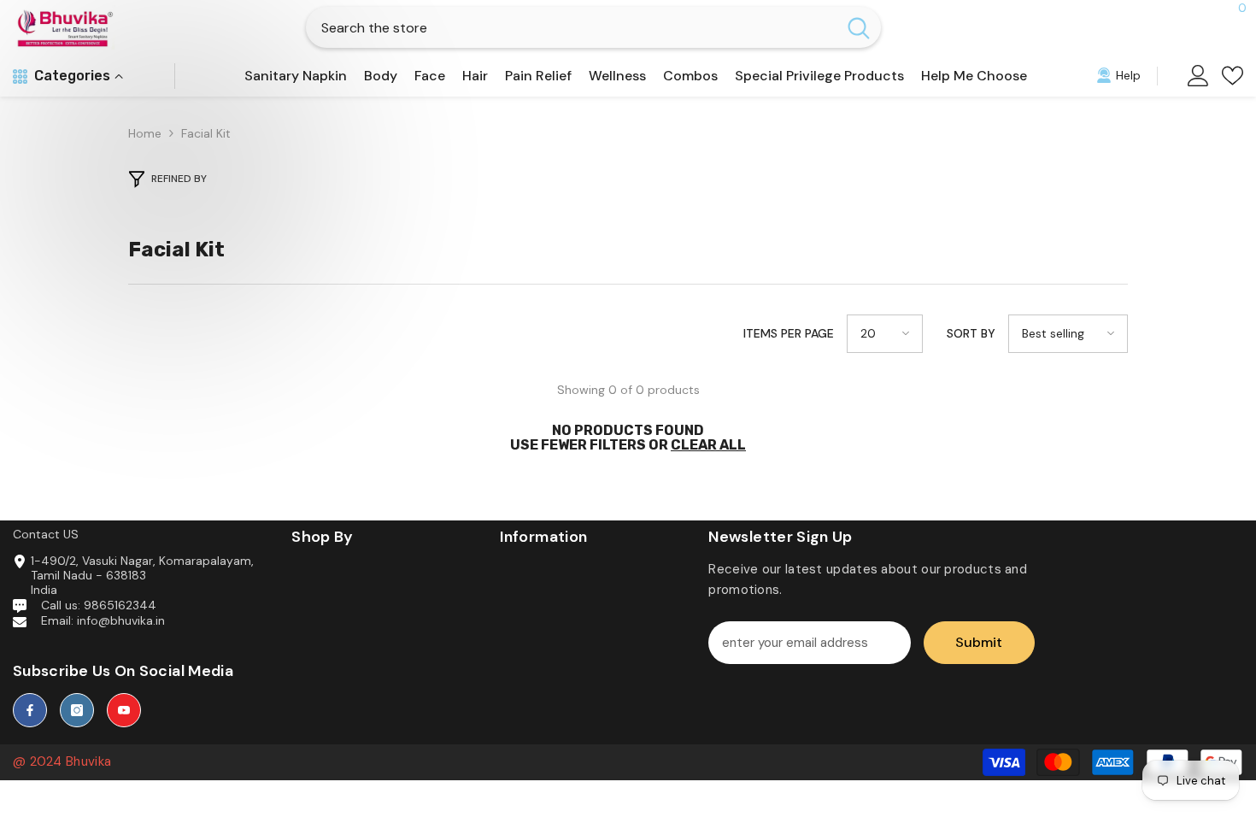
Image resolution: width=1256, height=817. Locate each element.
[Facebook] (30, 710)
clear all (708, 445)
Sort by (971, 333)
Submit (978, 642)
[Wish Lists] (1232, 75)
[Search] (593, 27)
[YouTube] (124, 710)
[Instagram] (77, 710)
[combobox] (571, 27)
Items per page (788, 333)
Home (144, 133)
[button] (885, 333)
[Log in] (1198, 75)
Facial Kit (206, 133)
